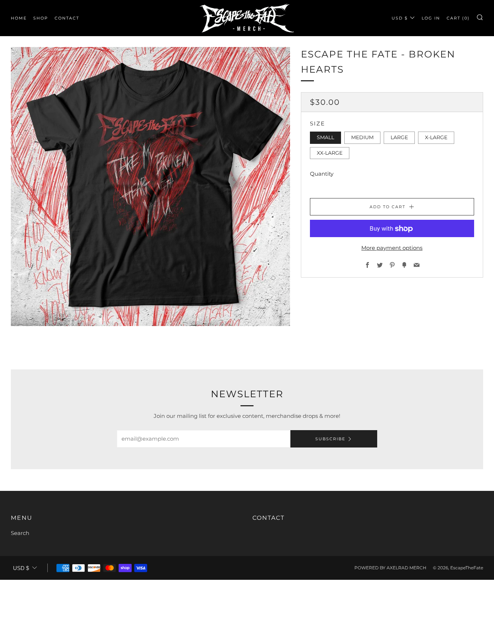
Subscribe (330, 438)
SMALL (325, 138)
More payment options (391, 248)
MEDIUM (362, 138)
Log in (431, 18)
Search (20, 533)
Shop (40, 18)
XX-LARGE (329, 153)
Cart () (458, 18)
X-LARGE (436, 138)
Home (19, 18)
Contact (67, 18)
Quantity (321, 174)
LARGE (399, 138)
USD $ (400, 18)
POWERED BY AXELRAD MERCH (390, 567)
